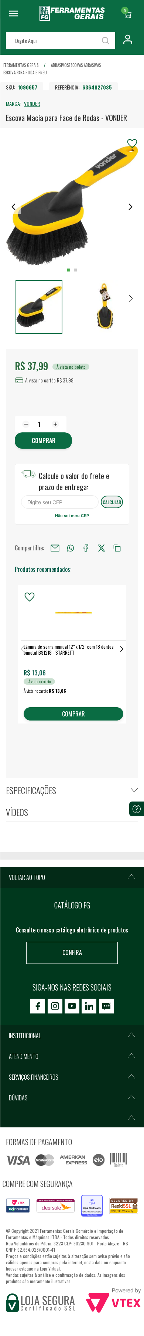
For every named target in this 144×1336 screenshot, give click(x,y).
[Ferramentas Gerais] (72, 18)
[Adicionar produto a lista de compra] (132, 143)
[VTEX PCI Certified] (18, 1202)
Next (122, 649)
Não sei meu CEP (72, 515)
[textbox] (60, 40)
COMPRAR (73, 713)
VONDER (32, 103)
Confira (72, 952)
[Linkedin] (89, 1006)
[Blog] (106, 1006)
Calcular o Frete (60, 502)
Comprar (43, 440)
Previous (22, 649)
